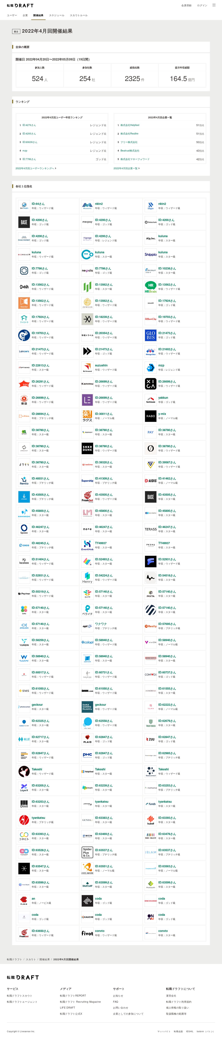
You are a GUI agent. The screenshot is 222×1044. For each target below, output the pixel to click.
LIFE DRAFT (67, 1007)
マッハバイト (164, 1031)
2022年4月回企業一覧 (126, 168)
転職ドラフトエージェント (22, 1001)
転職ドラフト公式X (71, 1013)
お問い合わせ (120, 1007)
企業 (25, 15)
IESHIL (190, 1031)
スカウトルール (79, 15)
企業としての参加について (128, 1013)
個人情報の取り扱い (177, 1007)
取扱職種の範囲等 (176, 1013)
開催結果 (38, 15)
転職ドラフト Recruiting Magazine (80, 1001)
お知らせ (118, 995)
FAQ (115, 1001)
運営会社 (171, 995)
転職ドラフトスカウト (19, 995)
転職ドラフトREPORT (73, 995)
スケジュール (56, 15)
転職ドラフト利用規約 (179, 1001)
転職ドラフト (14, 959)
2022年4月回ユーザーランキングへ (35, 168)
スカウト (31, 959)
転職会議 (178, 1031)
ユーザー (12, 15)
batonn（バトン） (206, 1031)
